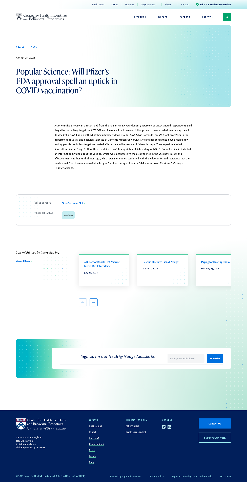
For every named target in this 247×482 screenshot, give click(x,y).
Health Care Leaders (136, 431)
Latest (206, 17)
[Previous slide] (83, 302)
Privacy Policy (157, 476)
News (92, 450)
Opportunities (148, 4)
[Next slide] (94, 302)
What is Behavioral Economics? (215, 4)
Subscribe (215, 358)
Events (114, 4)
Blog (91, 462)
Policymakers (132, 425)
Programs (129, 4)
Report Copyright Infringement (125, 476)
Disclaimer (225, 476)
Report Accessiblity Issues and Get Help (192, 476)
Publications (98, 4)
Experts (185, 17)
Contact (185, 4)
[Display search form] (227, 17)
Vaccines (68, 215)
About (168, 4)
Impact (162, 17)
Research (140, 17)
